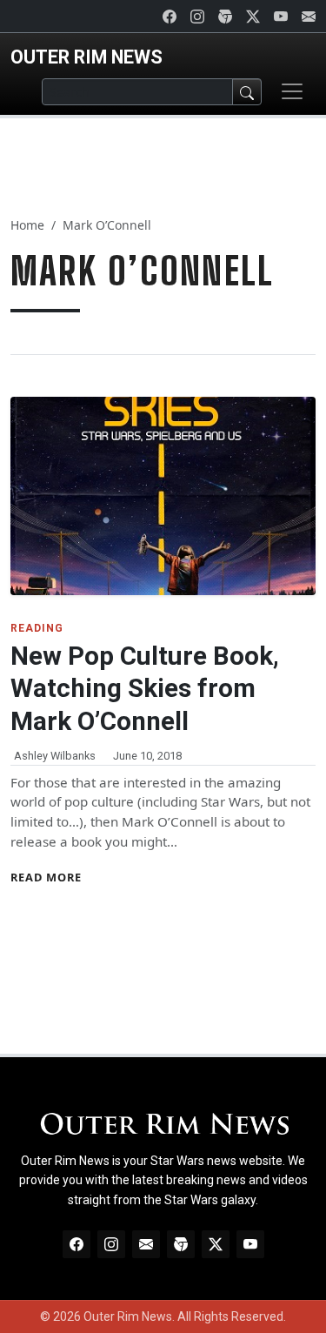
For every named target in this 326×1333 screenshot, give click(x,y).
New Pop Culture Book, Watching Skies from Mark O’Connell (144, 688)
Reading (36, 628)
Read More (46, 877)
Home (27, 225)
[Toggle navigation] (292, 91)
